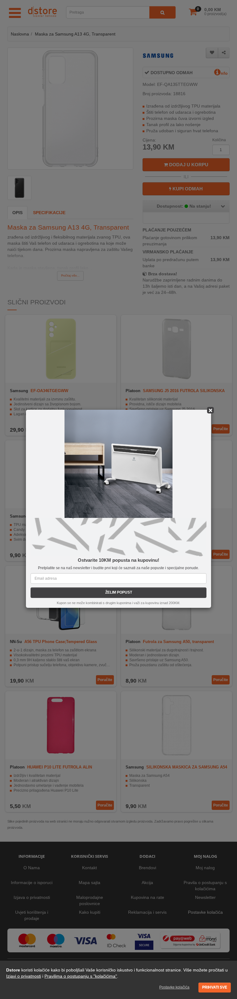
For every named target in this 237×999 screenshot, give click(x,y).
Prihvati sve (214, 987)
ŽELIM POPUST (118, 592)
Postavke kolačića (174, 987)
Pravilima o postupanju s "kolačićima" (80, 976)
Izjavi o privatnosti (23, 976)
